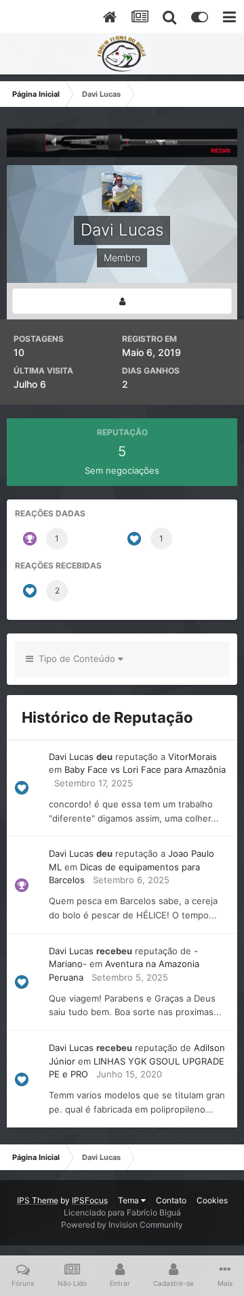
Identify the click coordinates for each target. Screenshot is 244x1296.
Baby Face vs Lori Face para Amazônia (145, 769)
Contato (171, 1200)
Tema (129, 1200)
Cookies (212, 1200)
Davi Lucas (71, 756)
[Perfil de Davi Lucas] (122, 301)
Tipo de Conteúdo (75, 658)
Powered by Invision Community (122, 1225)
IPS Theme (37, 1200)
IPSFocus (90, 1200)
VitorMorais (192, 756)
